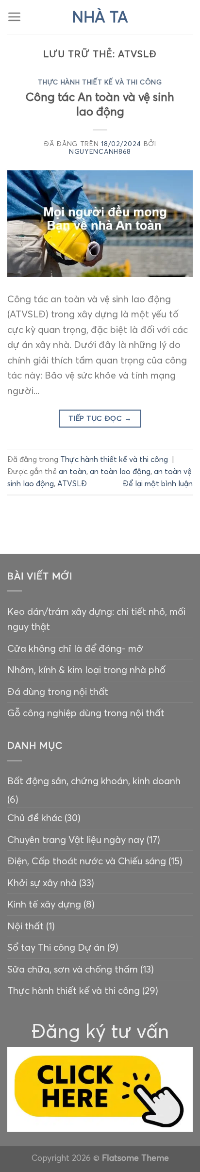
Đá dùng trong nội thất (57, 691)
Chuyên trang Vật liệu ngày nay (75, 839)
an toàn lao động (120, 471)
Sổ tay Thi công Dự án (56, 947)
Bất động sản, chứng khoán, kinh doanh (94, 781)
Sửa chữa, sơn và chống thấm (72, 969)
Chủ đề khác (34, 818)
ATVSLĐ (72, 483)
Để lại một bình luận (158, 483)
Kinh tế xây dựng (44, 904)
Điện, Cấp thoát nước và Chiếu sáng (86, 861)
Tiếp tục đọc (100, 418)
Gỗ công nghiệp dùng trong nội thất (86, 713)
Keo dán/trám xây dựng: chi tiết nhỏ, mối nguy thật (96, 619)
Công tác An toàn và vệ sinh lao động (100, 104)
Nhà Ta (100, 17)
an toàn (72, 471)
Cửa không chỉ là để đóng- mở (75, 648)
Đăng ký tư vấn (100, 1031)
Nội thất (25, 926)
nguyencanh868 (100, 152)
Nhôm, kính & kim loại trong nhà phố (86, 670)
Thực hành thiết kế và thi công (100, 82)
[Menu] (14, 17)
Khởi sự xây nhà (42, 883)
